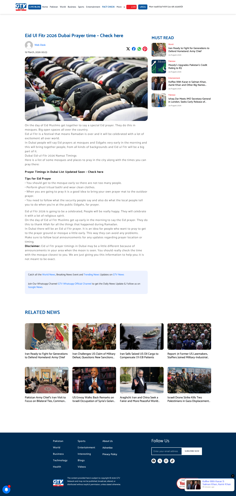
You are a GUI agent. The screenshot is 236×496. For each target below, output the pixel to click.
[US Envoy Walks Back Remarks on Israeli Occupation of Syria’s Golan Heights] (94, 380)
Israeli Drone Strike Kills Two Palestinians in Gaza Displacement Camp (188, 401)
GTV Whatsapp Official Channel (75, 284)
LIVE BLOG (34, 7)
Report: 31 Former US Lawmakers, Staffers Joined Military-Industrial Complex (187, 357)
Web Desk (40, 45)
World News (48, 274)
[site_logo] (60, 482)
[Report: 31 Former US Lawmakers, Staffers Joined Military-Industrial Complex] (189, 336)
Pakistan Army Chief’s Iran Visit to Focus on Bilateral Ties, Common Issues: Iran (45, 401)
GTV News (118, 274)
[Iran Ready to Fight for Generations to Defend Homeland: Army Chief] (47, 336)
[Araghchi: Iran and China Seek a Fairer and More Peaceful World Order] (142, 380)
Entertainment (93, 7)
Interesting (84, 454)
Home (45, 7)
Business (72, 7)
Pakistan (54, 7)
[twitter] (159, 461)
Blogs (81, 460)
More (119, 7)
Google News (35, 287)
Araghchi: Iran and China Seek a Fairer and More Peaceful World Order (139, 401)
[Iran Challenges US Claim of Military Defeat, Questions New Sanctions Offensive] (94, 336)
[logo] (21, 7)
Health (57, 467)
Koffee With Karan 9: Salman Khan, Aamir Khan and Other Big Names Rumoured (187, 85)
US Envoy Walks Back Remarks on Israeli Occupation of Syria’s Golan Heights (93, 401)
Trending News (91, 274)
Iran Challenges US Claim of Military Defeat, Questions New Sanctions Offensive (93, 357)
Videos (82, 467)
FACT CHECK (108, 7)
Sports (81, 7)
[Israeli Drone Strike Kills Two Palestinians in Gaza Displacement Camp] (189, 380)
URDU (143, 7)
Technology (60, 460)
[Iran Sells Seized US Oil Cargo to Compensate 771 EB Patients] (142, 336)
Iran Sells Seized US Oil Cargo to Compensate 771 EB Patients (139, 355)
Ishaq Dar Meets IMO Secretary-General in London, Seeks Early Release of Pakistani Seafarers (189, 102)
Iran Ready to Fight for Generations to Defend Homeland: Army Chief (188, 49)
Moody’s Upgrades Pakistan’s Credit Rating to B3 (187, 66)
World (63, 7)
